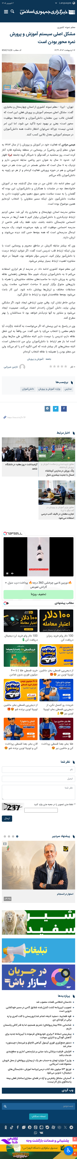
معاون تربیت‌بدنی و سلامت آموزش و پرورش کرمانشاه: (57, 465)
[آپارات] (53, 1128)
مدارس (68, 389)
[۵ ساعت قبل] (38, 865)
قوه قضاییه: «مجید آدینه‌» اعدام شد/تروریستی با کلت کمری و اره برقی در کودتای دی (39, 1018)
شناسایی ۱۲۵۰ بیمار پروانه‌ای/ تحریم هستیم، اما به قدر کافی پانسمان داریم (37, 1027)
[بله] (47, 1128)
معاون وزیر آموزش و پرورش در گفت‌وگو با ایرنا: (60, 508)
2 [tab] (13, 836)
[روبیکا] (59, 1128)
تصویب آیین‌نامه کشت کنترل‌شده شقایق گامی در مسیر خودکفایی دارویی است (38, 1009)
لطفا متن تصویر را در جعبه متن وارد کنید (54, 804)
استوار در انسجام (65, 894)
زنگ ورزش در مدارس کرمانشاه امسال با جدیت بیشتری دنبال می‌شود (59, 475)
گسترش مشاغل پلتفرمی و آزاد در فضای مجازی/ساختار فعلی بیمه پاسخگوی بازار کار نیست (39, 1080)
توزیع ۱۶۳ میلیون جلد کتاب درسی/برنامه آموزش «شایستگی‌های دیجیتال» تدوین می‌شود (39, 1071)
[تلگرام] (71, 1128)
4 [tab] (5, 836)
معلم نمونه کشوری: (66, 27)
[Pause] (7, 573)
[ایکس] (65, 1128)
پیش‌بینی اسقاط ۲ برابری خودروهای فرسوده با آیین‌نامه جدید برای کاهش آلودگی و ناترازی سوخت (38, 1036)
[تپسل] (5, 533)
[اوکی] (5, 1128)
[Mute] (12, 573)
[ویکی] (41, 1133)
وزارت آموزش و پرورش (49, 389)
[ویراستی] (23, 1128)
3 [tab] (9, 836)
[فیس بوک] (17, 1128)
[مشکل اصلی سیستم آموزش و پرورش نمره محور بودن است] (38, 78)
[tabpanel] (38, 872)
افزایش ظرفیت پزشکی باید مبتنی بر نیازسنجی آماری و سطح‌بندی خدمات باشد (38, 1053)
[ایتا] (35, 1128)
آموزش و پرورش (35, 359)
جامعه (48, 359)
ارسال (7, 819)
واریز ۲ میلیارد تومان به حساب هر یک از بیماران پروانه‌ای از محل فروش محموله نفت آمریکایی (36, 1062)
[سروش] (29, 1128)
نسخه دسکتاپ (39, 1116)
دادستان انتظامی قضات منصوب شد (53, 1002)
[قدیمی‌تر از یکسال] (56, 449)
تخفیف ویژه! (38, 594)
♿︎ (68, 1150)
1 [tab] (17, 836)
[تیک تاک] (11, 1128)
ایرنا (44, 12)
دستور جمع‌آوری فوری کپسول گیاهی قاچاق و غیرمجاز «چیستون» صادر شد (38, 1044)
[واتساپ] (35, 1133)
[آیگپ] (41, 1128)
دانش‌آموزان (28, 389)
